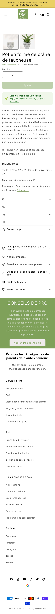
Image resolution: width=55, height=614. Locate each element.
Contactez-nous (14, 466)
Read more (14, 101)
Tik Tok (9, 556)
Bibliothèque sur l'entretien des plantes (26, 401)
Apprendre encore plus (27, 342)
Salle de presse (14, 504)
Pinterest (10, 542)
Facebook (11, 536)
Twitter (9, 562)
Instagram (11, 549)
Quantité (6, 69)
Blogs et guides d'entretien (20, 408)
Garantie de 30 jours (16, 421)
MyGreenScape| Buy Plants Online (31, 609)
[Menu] (6, 14)
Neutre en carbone (15, 491)
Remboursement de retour (19, 446)
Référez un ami (13, 511)
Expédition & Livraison (17, 440)
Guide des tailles (14, 415)
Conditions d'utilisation (17, 453)
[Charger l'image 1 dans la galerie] (10, 41)
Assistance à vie (14, 388)
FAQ (8, 395)
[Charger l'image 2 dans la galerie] (27, 41)
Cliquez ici (23, 190)
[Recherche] (35, 14)
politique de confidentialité (20, 460)
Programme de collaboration (20, 517)
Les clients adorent (16, 498)
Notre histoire (13, 484)
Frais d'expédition (9, 64)
